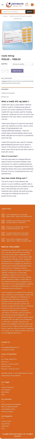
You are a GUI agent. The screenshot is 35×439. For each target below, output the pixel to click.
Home (5, 16)
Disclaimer (5, 426)
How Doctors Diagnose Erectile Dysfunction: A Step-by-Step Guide (18, 240)
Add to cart (17, 71)
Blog (2, 394)
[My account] (32, 4)
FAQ (2, 428)
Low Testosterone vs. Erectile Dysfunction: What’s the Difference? (19, 215)
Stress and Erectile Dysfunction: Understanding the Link (17, 227)
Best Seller (5, 392)
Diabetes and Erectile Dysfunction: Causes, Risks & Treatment (18, 221)
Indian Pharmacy (7, 387)
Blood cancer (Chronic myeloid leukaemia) (20, 81)
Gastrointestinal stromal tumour (10, 83)
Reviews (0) (5, 97)
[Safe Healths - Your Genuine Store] (14, 4)
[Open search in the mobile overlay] (17, 12)
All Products (5, 390)
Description (4, 89)
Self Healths (18, 434)
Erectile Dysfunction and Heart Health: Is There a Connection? (17, 234)
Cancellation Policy (8, 409)
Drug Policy (5, 424)
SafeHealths (5, 263)
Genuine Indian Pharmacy (19, 250)
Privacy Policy (6, 421)
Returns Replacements (9, 407)
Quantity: (4, 64)
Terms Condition (7, 411)
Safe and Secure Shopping (11, 404)
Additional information (8, 93)
